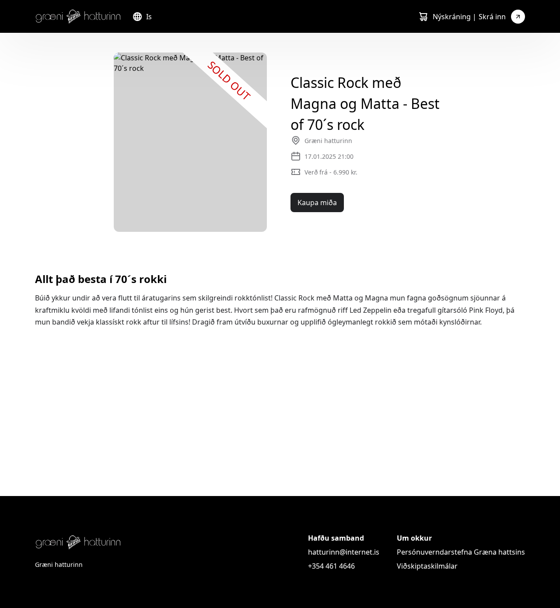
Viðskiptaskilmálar (427, 566)
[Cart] (423, 16)
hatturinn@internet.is (343, 552)
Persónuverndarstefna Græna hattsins (461, 552)
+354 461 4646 (331, 566)
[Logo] (78, 16)
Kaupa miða (317, 202)
